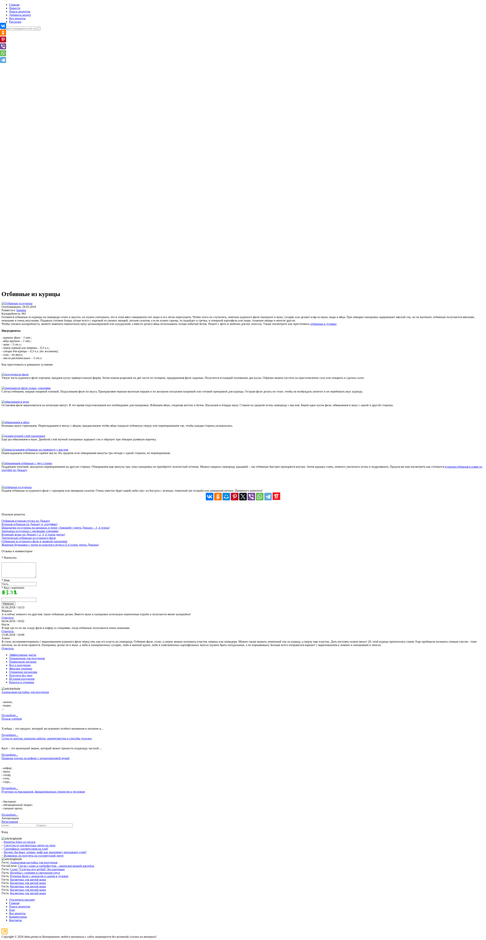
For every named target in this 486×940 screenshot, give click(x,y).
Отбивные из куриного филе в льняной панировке (34, 541)
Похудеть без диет (20, 675)
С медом (22, 230)
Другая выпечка (27, 165)
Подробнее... (10, 715)
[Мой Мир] (226, 496)
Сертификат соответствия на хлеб (26, 848)
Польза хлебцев (12, 718)
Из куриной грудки (29, 72)
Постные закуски (28, 199)
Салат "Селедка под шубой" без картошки (37, 869)
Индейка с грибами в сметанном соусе (35, 872)
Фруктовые (24, 144)
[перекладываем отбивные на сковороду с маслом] (35, 449)
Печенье (22, 172)
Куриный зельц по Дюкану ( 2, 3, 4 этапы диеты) (33, 534)
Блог (12, 910)
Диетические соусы (29, 281)
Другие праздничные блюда (35, 237)
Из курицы (24, 76)
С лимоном (24, 226)
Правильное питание (22, 661)
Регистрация (10, 821)
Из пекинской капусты (31, 113)
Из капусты (24, 69)
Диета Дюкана (26, 274)
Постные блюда (27, 100)
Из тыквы (23, 93)
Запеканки (23, 168)
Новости (14, 8)
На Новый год (26, 240)
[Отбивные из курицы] (17, 303)
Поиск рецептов (19, 11)
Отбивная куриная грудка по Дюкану (26, 520)
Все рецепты (17, 18)
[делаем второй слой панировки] (23, 436)
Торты (21, 182)
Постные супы (26, 49)
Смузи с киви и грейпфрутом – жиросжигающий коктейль (56, 865)
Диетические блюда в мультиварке (39, 278)
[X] (243, 496)
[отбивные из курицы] (17, 487)
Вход (5, 832)
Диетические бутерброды (33, 195)
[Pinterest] (234, 496)
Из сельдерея (25, 38)
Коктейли (23, 216)
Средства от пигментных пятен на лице (29, 845)
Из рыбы (22, 86)
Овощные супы (27, 45)
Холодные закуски (29, 202)
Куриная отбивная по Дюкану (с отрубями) (30, 524)
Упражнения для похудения (27, 658)
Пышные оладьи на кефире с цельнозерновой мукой (35, 758)
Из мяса (22, 79)
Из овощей (24, 83)
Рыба (20, 264)
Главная (14, 4)
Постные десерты (28, 158)
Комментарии (18, 916)
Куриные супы (26, 42)
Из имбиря (24, 209)
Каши (20, 96)
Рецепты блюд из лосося (19, 842)
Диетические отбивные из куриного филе (29, 538)
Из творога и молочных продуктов (39, 90)
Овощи (21, 260)
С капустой (24, 52)
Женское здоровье (20, 668)
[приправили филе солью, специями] (26, 388)
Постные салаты (27, 127)
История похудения (21, 678)
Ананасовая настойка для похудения (25, 692)
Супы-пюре (24, 55)
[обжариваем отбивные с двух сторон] (27, 463)
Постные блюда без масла (33, 284)
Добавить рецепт (20, 15)
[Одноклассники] (218, 496)
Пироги (22, 175)
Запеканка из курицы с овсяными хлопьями (30, 531)
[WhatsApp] (260, 496)
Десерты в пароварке (30, 250)
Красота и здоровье (21, 682)
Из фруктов (24, 154)
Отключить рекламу (22, 899)
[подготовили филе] (15, 374)
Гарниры (22, 62)
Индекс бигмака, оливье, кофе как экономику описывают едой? (45, 852)
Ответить (8, 617)
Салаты (21, 243)
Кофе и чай (24, 219)
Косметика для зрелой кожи (28, 879)
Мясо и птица (26, 257)
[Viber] (251, 496)
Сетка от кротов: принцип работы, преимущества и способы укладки (47, 738)
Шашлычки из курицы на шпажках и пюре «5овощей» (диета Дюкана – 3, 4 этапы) (56, 527)
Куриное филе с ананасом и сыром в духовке (39, 876)
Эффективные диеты (22, 654)
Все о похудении (20, 665)
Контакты (15, 920)
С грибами (24, 131)
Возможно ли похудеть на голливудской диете (34, 855)
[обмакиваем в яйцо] (15, 422)
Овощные (23, 124)
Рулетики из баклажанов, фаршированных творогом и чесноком (43, 791)
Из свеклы (23, 117)
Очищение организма (23, 672)
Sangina (21, 310)
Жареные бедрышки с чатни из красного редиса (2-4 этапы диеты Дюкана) (50, 544)
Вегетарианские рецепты (33, 271)
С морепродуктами (29, 137)
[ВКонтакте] (209, 496)
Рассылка (15, 21)
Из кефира (23, 213)
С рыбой (22, 141)
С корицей (23, 223)
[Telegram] (268, 496)
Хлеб (20, 185)
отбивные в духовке (323, 323)
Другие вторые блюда (31, 66)
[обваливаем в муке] (15, 401)
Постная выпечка (28, 178)
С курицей (24, 134)
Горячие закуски (27, 192)
